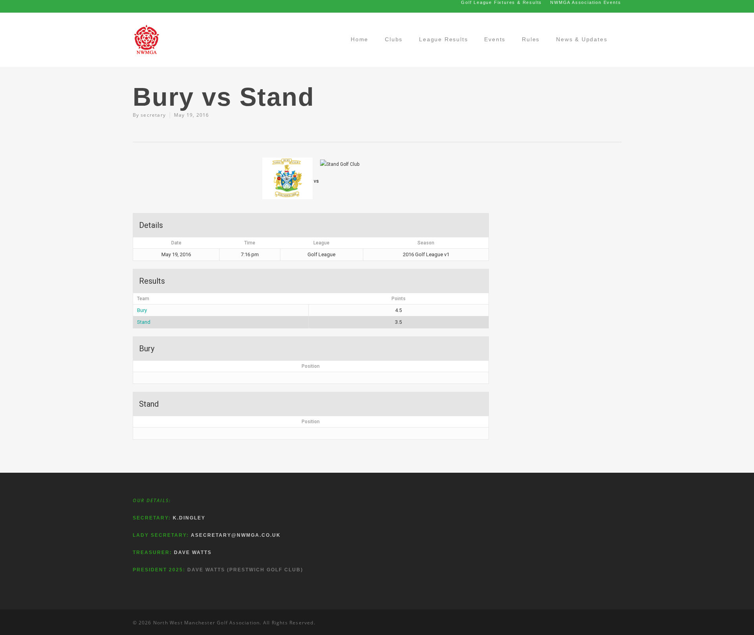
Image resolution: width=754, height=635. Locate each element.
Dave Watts (193, 552)
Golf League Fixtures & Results (501, 2)
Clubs (394, 39)
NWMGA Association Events (585, 2)
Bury (142, 310)
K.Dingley (189, 518)
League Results (443, 39)
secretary (153, 115)
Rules (531, 39)
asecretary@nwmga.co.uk (236, 535)
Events (494, 39)
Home (359, 39)
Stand (143, 322)
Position (311, 366)
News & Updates (581, 39)
